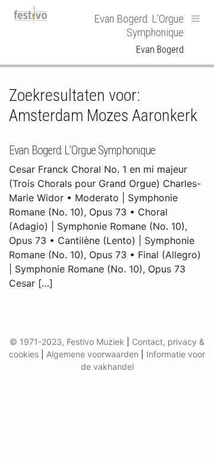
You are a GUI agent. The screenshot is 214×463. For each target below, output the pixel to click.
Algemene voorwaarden (92, 354)
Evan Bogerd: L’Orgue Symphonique (82, 150)
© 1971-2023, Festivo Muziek (67, 342)
